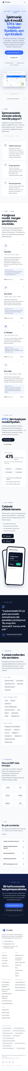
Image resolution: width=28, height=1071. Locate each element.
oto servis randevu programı (18, 1030)
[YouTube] (13, 1062)
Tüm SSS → (4, 834)
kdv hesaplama (16, 1035)
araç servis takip (6, 1030)
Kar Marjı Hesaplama (6, 993)
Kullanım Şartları (6, 1012)
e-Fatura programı (19, 1033)
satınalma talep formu (7, 1043)
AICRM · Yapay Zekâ (20, 962)
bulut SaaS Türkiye (21, 1048)
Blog (16, 967)
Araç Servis (4, 958)
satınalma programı (7, 1028)
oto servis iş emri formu (20, 1043)
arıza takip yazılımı (7, 1035)
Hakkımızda (18, 965)
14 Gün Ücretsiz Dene (13, 52)
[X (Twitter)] (6, 1062)
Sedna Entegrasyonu (20, 990)
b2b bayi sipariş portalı (7, 1033)
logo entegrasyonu (7, 1045)
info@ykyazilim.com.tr (9, 943)
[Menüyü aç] (24, 2)
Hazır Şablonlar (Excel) (7, 1003)
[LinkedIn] (3, 1062)
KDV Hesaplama (6, 982)
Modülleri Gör (14, 57)
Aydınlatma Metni (6, 1017)
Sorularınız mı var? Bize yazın (15, 910)
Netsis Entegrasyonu (20, 984)
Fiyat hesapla (7, 440)
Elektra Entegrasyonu (20, 987)
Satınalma (4, 955)
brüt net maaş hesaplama (8, 1038)
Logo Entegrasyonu (20, 982)
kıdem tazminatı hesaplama (9, 1040)
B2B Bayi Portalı (19, 955)
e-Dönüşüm (5, 960)
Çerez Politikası (5, 1015)
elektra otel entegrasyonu (8, 1048)
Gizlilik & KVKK (5, 1009)
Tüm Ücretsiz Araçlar (7, 1000)
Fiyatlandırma (5, 966)
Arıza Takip (4, 963)
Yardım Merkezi (19, 970)
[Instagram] (9, 1062)
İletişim (17, 973)
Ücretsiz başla (8, 444)
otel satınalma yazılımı (18, 1028)
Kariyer (17, 975)
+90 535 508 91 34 (8, 941)
